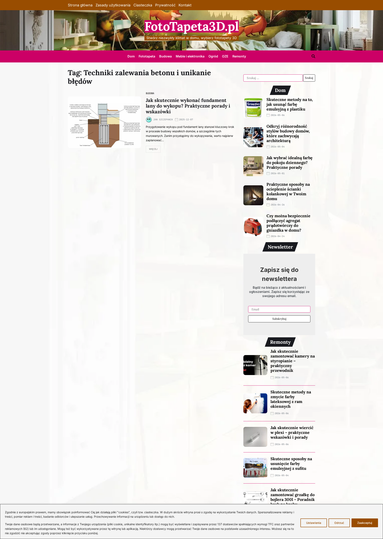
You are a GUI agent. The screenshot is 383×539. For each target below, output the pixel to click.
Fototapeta (147, 56)
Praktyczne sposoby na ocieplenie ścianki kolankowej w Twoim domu (288, 191)
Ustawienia (313, 522)
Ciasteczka (142, 5)
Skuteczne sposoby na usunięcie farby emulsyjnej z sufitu (291, 463)
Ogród (213, 56)
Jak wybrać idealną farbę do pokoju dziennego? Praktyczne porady (290, 162)
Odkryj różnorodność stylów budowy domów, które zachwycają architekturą (288, 133)
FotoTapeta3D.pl (191, 26)
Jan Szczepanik (163, 119)
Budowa (165, 56)
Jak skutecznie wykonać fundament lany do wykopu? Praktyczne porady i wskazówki (188, 106)
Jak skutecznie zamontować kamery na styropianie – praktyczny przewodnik (292, 361)
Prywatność (165, 5)
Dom (131, 56)
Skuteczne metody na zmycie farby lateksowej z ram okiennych (290, 399)
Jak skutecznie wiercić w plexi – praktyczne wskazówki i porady (291, 432)
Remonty (239, 56)
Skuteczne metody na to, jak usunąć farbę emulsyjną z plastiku (290, 104)
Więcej (153, 149)
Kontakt (185, 5)
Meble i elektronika (190, 56)
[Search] (313, 56)
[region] (191, 521)
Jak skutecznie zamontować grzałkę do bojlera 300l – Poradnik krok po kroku (292, 497)
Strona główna (80, 5)
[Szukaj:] (273, 78)
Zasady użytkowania (113, 5)
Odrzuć (339, 522)
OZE (225, 56)
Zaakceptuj (364, 522)
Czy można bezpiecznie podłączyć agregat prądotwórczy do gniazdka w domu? (288, 223)
